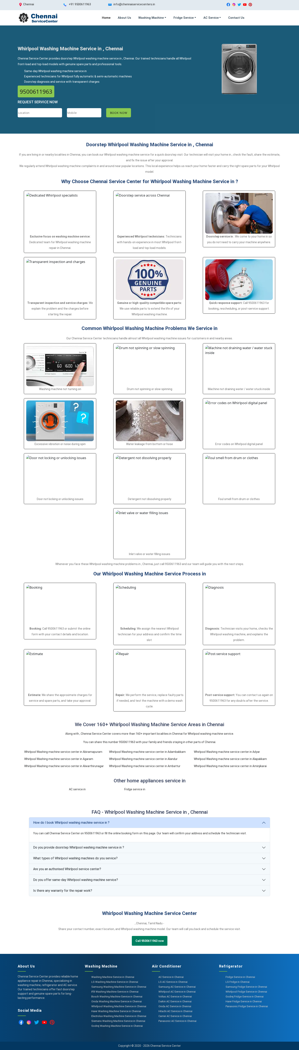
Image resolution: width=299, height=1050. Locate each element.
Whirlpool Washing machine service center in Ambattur (144, 766)
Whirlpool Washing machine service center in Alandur (143, 759)
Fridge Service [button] (184, 18)
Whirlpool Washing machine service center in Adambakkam (147, 751)
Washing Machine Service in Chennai (112, 977)
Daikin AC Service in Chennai (175, 1001)
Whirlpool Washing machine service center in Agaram (58, 759)
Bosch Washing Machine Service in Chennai (116, 996)
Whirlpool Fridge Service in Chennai (246, 991)
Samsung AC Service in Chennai (177, 986)
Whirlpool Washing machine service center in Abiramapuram (63, 751)
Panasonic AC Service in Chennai (177, 1021)
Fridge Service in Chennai (240, 977)
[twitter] (239, 4)
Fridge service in (134, 789)
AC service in (77, 789)
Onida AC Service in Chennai (174, 1006)
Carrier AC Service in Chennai (175, 1016)
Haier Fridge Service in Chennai (244, 1001)
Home (106, 18)
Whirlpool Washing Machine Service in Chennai (118, 1006)
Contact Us (236, 18)
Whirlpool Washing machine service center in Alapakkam (230, 759)
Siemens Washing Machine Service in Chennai (118, 1021)
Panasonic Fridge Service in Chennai (247, 1006)
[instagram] (234, 4)
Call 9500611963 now (149, 940)
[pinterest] (250, 4)
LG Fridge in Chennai (238, 981)
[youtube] (245, 4)
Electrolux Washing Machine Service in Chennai (118, 1016)
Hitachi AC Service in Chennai (175, 1011)
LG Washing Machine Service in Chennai (114, 981)
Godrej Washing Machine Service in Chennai (117, 1025)
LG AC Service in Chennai (173, 981)
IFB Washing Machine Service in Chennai (115, 991)
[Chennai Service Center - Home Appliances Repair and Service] (38, 18)
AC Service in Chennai (171, 977)
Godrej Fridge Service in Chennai (245, 996)
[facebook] (228, 4)
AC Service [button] (211, 18)
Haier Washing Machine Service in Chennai (116, 1011)
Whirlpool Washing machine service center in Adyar (227, 751)
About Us (124, 18)
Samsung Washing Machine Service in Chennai (118, 986)
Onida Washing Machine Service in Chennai (116, 1001)
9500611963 (36, 91)
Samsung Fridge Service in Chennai (246, 986)
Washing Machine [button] (151, 18)
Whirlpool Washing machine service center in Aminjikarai (230, 766)
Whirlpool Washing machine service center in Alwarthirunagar (64, 766)
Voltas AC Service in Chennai (175, 996)
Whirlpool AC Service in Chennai (177, 991)
